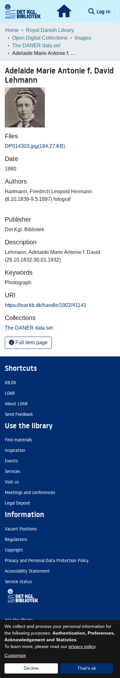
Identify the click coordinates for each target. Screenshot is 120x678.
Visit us (12, 482)
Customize (15, 655)
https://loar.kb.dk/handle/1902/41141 (45, 305)
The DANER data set (36, 45)
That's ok (86, 668)
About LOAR (16, 404)
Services (12, 471)
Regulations (16, 539)
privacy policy (81, 646)
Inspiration (15, 450)
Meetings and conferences (30, 492)
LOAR (10, 393)
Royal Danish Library (50, 30)
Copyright (14, 550)
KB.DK (10, 382)
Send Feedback (19, 414)
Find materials (18, 440)
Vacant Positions (21, 529)
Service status (18, 581)
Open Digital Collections (40, 38)
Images (83, 38)
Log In (104, 11)
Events (11, 461)
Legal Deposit (17, 503)
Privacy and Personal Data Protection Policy (47, 560)
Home (12, 30)
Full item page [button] (31, 342)
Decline (31, 668)
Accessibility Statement (27, 571)
